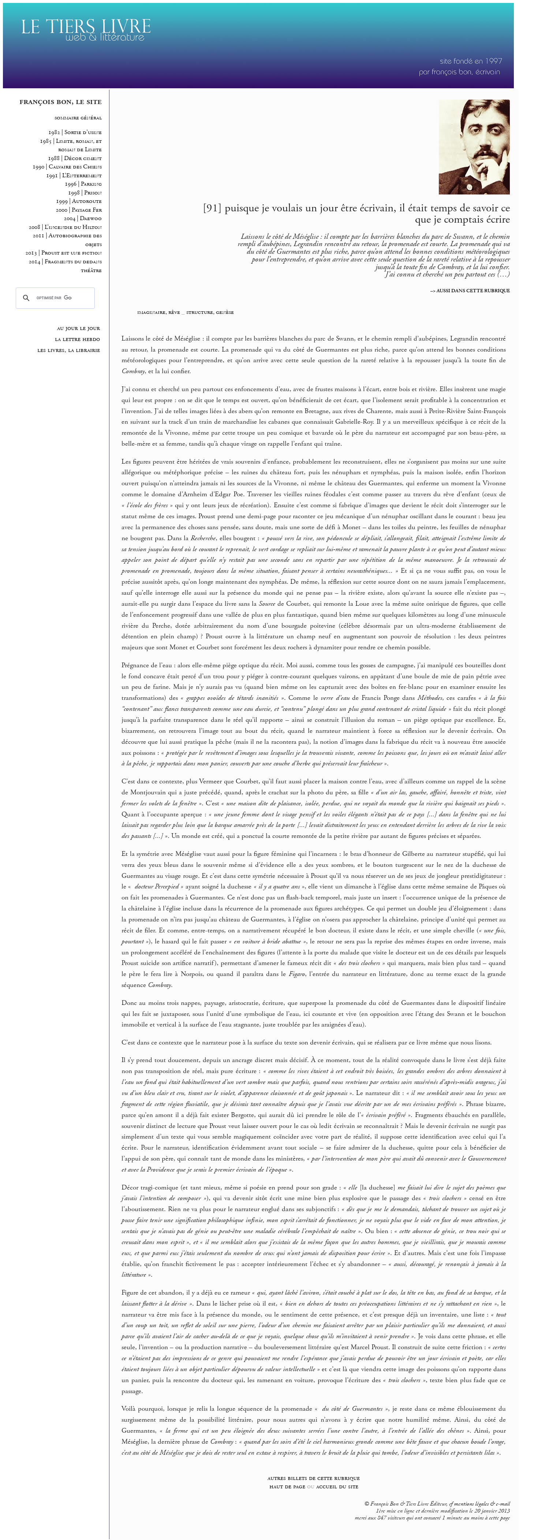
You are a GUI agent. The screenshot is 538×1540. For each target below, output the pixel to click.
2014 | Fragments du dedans (65, 262)
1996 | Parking (83, 184)
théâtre (91, 270)
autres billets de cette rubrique (314, 1478)
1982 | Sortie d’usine (75, 132)
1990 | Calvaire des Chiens (67, 167)
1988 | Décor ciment (75, 158)
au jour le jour (78, 328)
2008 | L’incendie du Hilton (65, 227)
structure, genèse (210, 312)
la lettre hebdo (77, 339)
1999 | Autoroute (79, 201)
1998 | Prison (85, 193)
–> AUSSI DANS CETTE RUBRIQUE (470, 290)
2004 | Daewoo (83, 218)
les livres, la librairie (68, 350)
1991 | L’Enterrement (74, 175)
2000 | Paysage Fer (79, 210)
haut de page (287, 1486)
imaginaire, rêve (158, 312)
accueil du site (337, 1486)
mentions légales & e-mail (482, 1504)
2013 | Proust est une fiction (63, 253)
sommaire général (78, 118)
